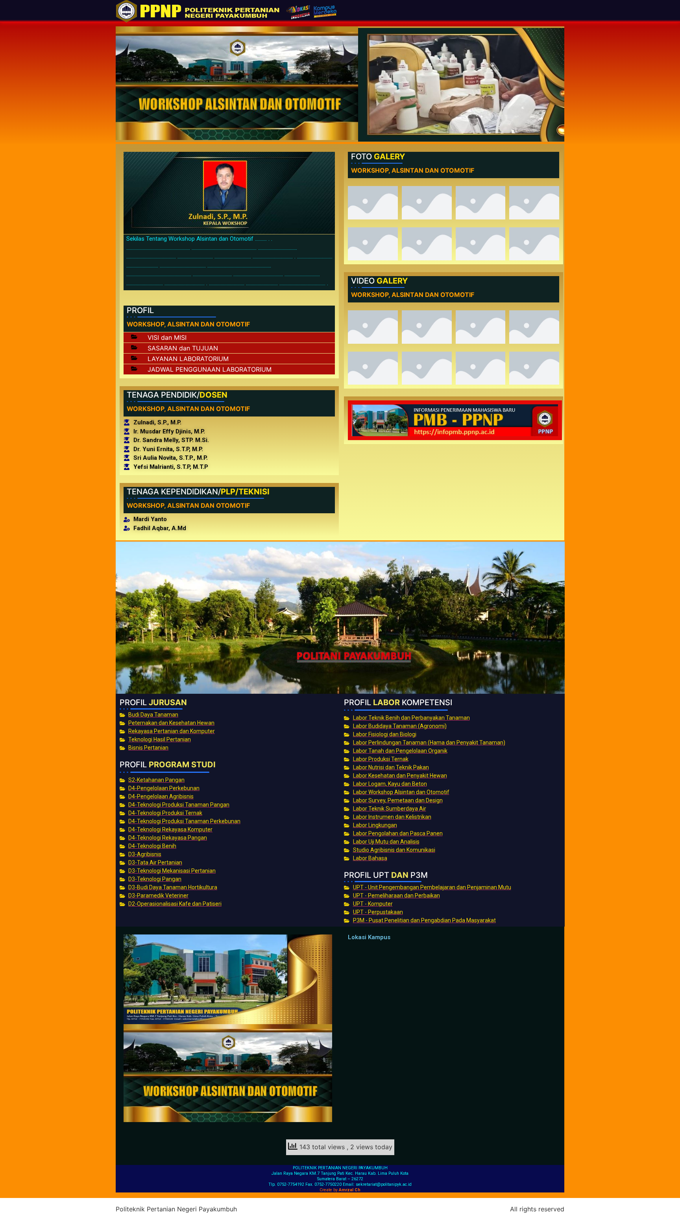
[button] (229, 337)
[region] (461, 85)
